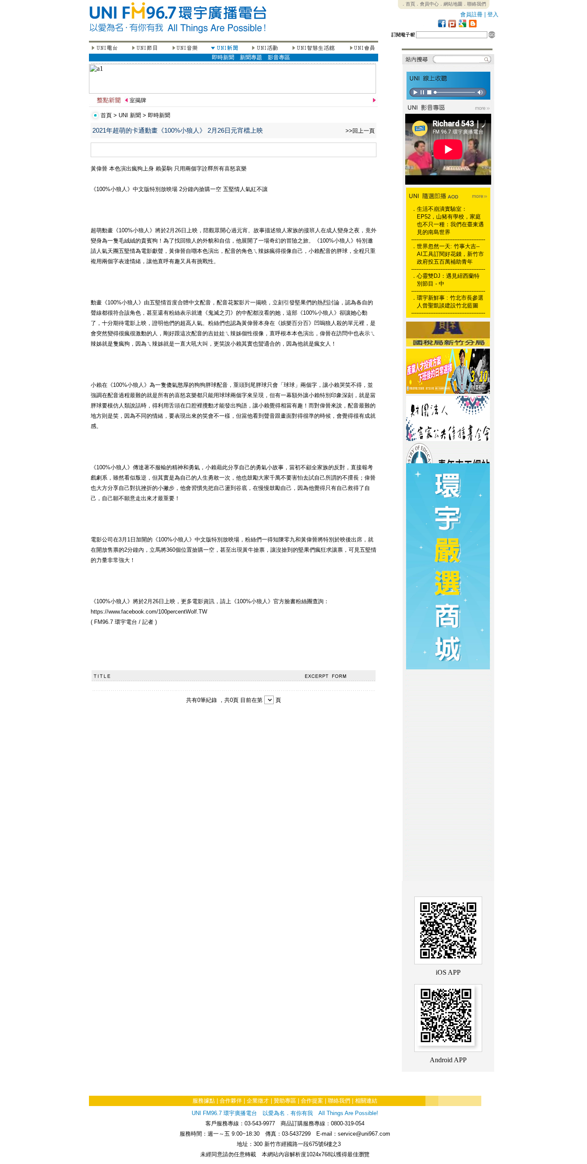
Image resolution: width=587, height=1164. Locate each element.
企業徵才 (258, 1100)
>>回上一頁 (360, 131)
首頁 (106, 115)
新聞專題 (251, 57)
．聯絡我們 (474, 3)
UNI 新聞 (130, 115)
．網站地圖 (450, 3)
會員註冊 (471, 14)
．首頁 (408, 3)
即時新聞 (223, 57)
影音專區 (279, 57)
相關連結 (366, 1100)
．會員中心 (427, 3)
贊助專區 (285, 1100)
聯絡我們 (339, 1100)
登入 (492, 14)
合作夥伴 (231, 1100)
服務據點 (204, 1100)
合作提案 (312, 1100)
